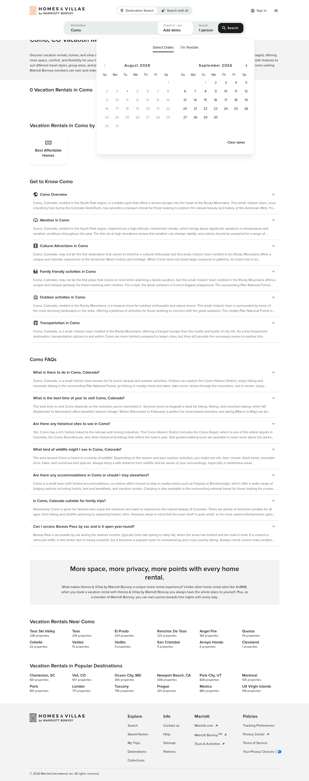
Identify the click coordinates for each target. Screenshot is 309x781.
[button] (111, 28)
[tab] (137, 10)
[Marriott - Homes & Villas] (59, 10)
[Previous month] (104, 65)
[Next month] (246, 65)
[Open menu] (276, 10)
